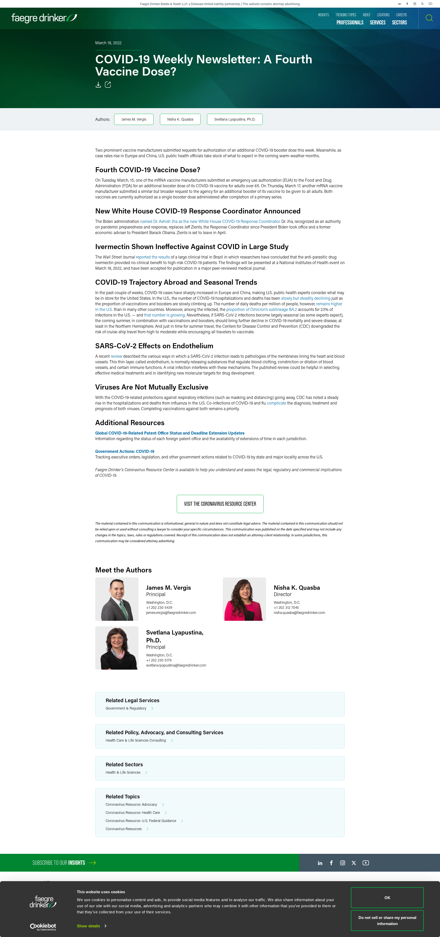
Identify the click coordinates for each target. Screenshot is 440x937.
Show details (88, 926)
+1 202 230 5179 (158, 660)
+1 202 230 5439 (159, 607)
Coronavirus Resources (124, 828)
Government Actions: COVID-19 (124, 451)
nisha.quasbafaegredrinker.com (299, 612)
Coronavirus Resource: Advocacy (131, 804)
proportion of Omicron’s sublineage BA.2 (261, 309)
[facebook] (407, 4)
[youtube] (430, 4)
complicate (276, 403)
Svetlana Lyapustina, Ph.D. (234, 119)
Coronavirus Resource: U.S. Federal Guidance (141, 820)
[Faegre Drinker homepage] (44, 18)
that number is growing (164, 315)
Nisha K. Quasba (180, 119)
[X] (422, 4)
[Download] (98, 85)
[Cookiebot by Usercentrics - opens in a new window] (43, 927)
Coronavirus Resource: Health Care (133, 812)
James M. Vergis (133, 119)
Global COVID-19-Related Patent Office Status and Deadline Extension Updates (169, 433)
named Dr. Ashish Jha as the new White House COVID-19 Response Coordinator (210, 221)
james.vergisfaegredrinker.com (171, 612)
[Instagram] (415, 4)
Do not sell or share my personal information (387, 920)
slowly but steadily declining (306, 298)
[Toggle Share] (108, 85)
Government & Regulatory (126, 708)
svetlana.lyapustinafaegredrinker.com (176, 665)
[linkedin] (399, 4)
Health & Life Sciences (123, 772)
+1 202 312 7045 (286, 607)
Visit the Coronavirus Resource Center (220, 504)
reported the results (153, 257)
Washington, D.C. (159, 602)
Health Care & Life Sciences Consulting (136, 740)
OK (387, 898)
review (116, 356)
